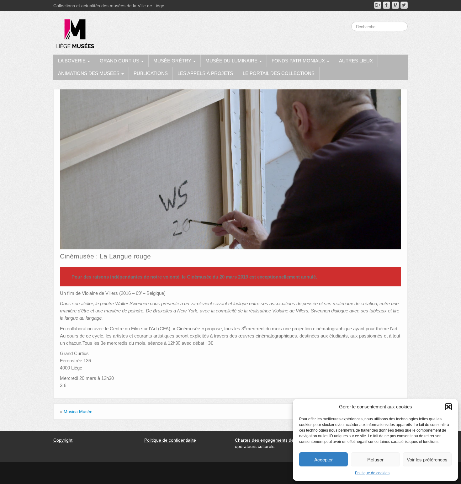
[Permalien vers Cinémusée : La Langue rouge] (230, 169)
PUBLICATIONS (151, 73)
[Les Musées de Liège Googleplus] (377, 5)
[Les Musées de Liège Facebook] (386, 5)
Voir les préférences (427, 459)
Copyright (62, 440)
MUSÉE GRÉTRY (173, 60)
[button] (448, 407)
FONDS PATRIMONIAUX (299, 60)
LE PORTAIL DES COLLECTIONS (279, 73)
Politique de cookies (372, 473)
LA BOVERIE (72, 60)
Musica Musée (78, 411)
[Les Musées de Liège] (73, 31)
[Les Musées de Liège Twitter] (404, 5)
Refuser (375, 459)
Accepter (323, 459)
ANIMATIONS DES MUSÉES (89, 73)
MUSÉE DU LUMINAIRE (232, 60)
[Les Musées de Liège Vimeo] (395, 5)
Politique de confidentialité (170, 440)
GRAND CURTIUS (120, 60)
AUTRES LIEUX (356, 60)
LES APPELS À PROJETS (205, 73)
